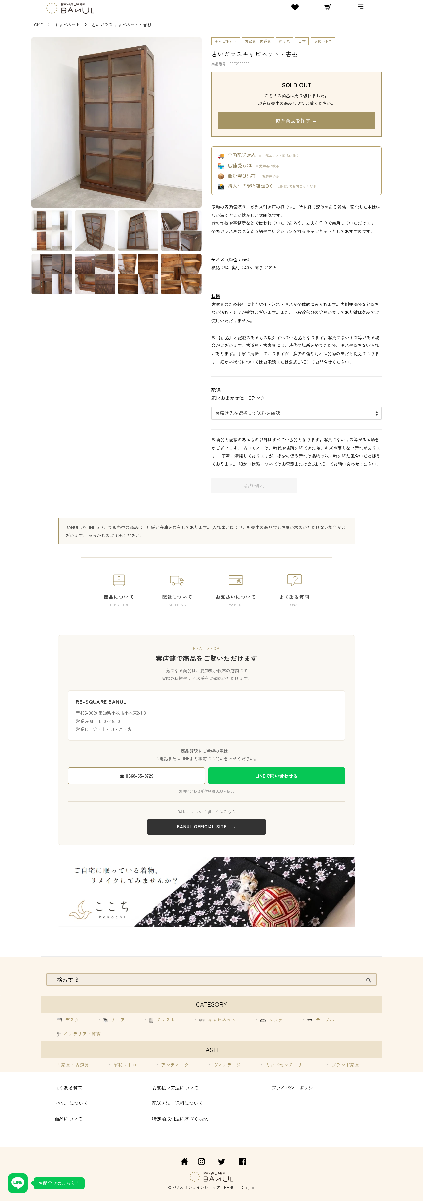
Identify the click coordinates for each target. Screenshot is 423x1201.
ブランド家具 (344, 1064)
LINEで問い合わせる (276, 775)
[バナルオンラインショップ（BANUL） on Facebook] (242, 1162)
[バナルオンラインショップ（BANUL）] (180, 1162)
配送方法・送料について (177, 1103)
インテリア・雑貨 (81, 1033)
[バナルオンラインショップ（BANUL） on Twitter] (221, 1162)
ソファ (275, 1019)
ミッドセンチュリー (285, 1064)
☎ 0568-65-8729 (137, 775)
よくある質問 (68, 1087)
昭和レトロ (323, 41)
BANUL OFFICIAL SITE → (206, 826)
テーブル (324, 1019)
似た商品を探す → (296, 120)
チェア (117, 1019)
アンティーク (174, 1064)
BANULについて (71, 1103)
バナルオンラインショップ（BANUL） (207, 1187)
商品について (68, 1118)
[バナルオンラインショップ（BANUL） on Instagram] (201, 1162)
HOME (37, 24)
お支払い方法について (175, 1087)
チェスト (165, 1019)
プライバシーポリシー (294, 1087)
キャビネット (67, 24)
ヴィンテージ (226, 1064)
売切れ (284, 41)
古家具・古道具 (258, 41)
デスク (71, 1019)
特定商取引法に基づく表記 (180, 1118)
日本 (302, 41)
